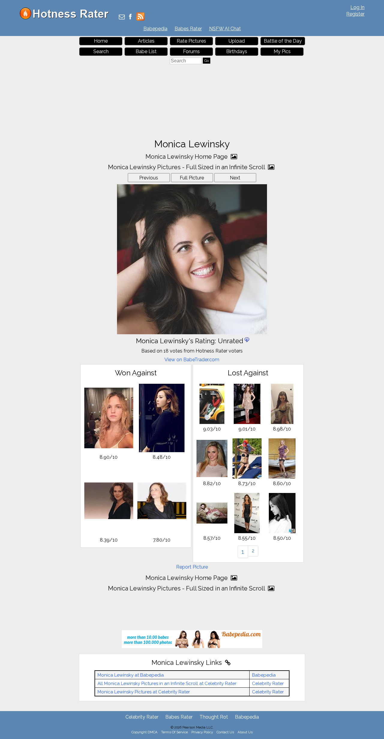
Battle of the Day (283, 41)
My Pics (282, 51)
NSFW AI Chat (225, 29)
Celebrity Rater (268, 683)
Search (101, 51)
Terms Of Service (174, 732)
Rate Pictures (191, 41)
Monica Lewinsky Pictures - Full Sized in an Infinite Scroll (187, 167)
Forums (191, 51)
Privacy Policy (202, 732)
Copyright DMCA (144, 732)
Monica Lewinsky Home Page (187, 156)
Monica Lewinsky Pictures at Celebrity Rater (144, 692)
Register (355, 14)
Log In (357, 7)
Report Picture (192, 567)
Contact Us (225, 732)
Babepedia (155, 29)
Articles (146, 41)
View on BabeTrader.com (191, 359)
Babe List (146, 51)
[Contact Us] (121, 17)
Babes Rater (188, 29)
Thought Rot (214, 717)
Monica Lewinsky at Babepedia (131, 675)
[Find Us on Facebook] (130, 17)
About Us (245, 732)
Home (101, 41)
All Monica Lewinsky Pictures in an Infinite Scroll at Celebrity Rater (167, 683)
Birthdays (236, 51)
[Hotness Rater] (66, 18)
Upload (237, 41)
